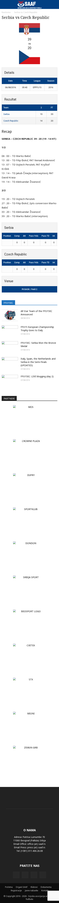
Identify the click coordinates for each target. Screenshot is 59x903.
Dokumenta (46, 887)
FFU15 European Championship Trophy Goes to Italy (37, 328)
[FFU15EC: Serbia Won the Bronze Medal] (10, 347)
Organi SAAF (22, 887)
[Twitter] (34, 875)
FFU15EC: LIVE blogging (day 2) (37, 376)
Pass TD (45, 236)
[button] (54, 4)
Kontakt (44, 890)
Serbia (6, 114)
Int (54, 236)
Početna (9, 887)
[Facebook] (16, 875)
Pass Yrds (33, 236)
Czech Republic (10, 121)
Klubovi (34, 887)
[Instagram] (25, 875)
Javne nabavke (31, 890)
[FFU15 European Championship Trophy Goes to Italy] (10, 331)
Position (7, 236)
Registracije (16, 890)
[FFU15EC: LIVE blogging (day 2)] (10, 380)
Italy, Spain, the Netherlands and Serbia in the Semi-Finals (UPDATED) (38, 362)
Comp (17, 236)
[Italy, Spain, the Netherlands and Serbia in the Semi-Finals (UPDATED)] (10, 363)
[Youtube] (42, 875)
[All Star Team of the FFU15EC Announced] (10, 315)
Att (24, 236)
